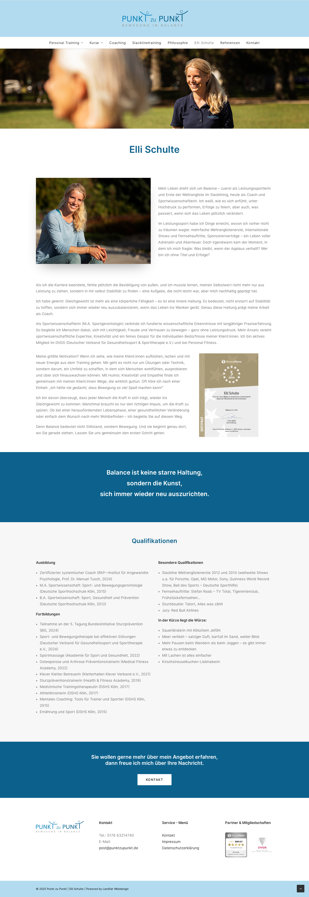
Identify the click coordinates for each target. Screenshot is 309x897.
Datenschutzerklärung (180, 848)
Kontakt (253, 43)
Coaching (117, 43)
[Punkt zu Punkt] (155, 18)
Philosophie (178, 43)
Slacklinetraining (146, 43)
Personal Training (64, 43)
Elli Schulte (204, 43)
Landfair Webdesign (116, 888)
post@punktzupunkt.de (118, 848)
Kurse (94, 43)
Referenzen (230, 43)
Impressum (171, 842)
